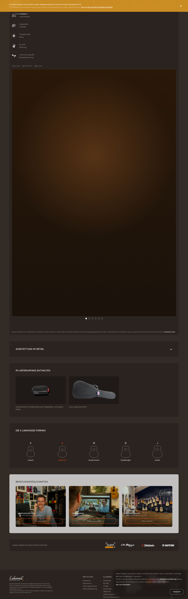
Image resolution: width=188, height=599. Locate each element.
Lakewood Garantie (110, 594)
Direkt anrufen (41, 521)
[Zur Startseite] (42, 579)
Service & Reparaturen (111, 597)
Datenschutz (87, 583)
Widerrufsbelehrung (90, 589)
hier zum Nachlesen (123, 584)
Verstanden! (177, 592)
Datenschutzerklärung (168, 579)
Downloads (107, 589)
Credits (105, 586)
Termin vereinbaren (94, 521)
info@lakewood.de (169, 332)
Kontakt (106, 583)
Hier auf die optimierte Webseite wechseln (97, 7)
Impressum (87, 580)
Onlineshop (107, 580)
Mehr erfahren (147, 521)
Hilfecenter (107, 591)
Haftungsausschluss (90, 586)
